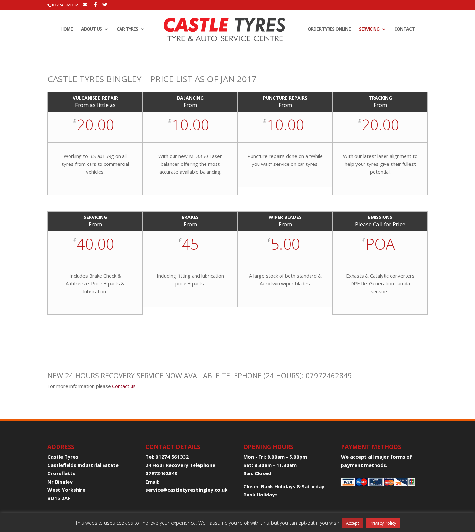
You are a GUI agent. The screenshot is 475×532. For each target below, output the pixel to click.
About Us (91, 29)
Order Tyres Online (329, 29)
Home (66, 29)
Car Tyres (127, 29)
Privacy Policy (383, 523)
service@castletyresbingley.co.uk (186, 489)
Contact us (124, 386)
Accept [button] (352, 523)
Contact (404, 29)
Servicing (369, 29)
